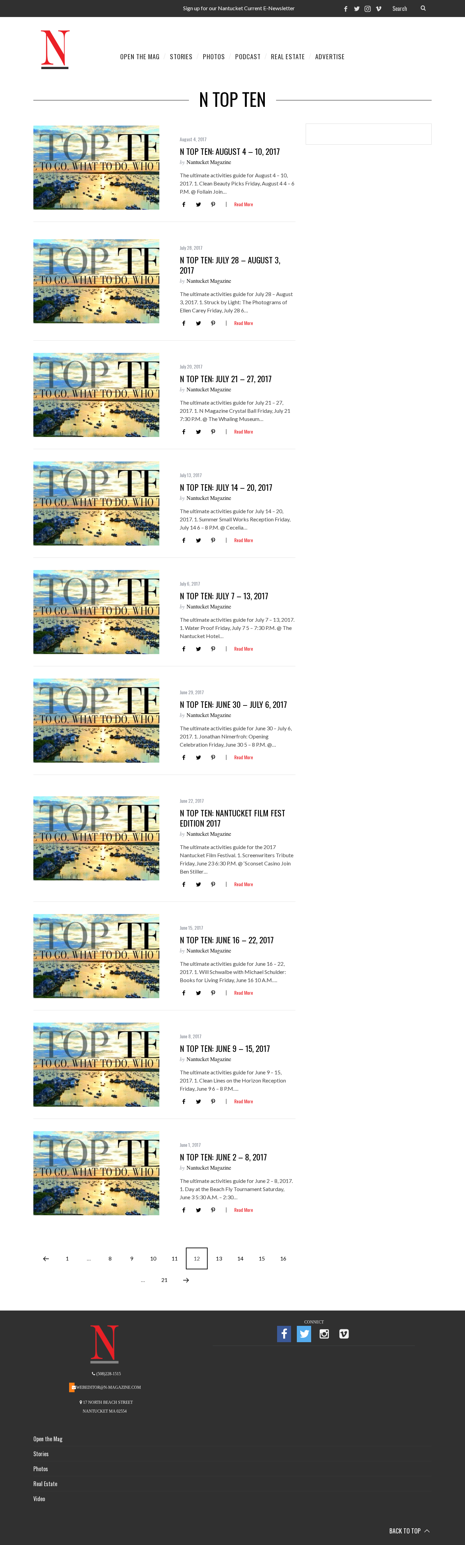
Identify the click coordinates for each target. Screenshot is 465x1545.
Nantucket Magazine (209, 161)
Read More (243, 205)
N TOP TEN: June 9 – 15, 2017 (225, 1048)
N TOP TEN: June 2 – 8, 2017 (223, 1157)
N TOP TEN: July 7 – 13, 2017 (224, 595)
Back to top (405, 1531)
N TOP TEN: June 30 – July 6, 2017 (233, 704)
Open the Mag (47, 1439)
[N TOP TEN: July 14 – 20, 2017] (96, 503)
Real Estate (45, 1484)
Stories (41, 1454)
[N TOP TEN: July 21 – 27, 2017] (96, 395)
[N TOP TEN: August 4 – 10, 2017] (96, 168)
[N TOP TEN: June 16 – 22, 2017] (96, 956)
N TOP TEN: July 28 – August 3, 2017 (230, 265)
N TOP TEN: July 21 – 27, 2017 (226, 378)
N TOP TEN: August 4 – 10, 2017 (230, 151)
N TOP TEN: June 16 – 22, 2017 (227, 939)
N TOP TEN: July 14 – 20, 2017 (226, 487)
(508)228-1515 (108, 1373)
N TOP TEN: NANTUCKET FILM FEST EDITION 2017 (232, 818)
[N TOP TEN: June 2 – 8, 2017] (96, 1173)
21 (164, 1279)
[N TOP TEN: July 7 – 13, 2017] (96, 612)
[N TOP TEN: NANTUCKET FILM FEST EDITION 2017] (96, 838)
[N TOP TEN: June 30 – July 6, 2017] (96, 721)
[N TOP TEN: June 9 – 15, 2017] (96, 1065)
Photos (40, 1469)
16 (283, 1258)
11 (175, 1258)
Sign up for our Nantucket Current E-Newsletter (239, 8)
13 (219, 1258)
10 (153, 1258)
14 (240, 1258)
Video (39, 1499)
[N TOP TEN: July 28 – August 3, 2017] (96, 281)
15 (262, 1258)
